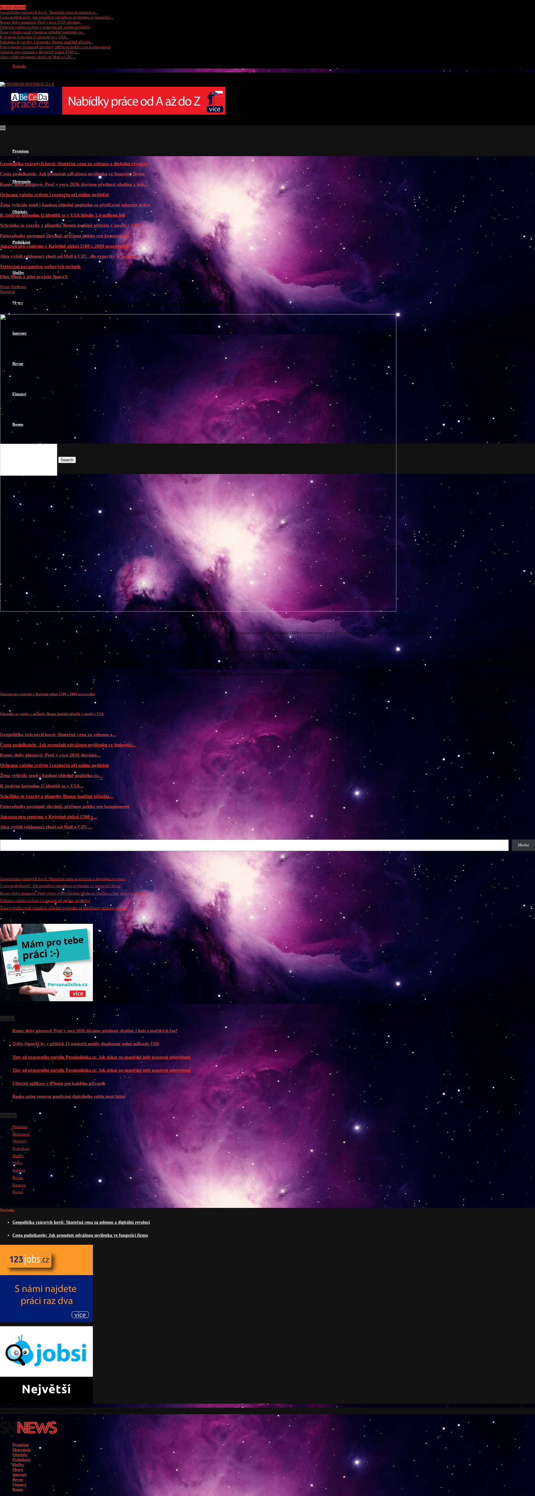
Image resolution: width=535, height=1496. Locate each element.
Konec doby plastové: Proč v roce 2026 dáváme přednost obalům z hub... (74, 184)
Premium (20, 151)
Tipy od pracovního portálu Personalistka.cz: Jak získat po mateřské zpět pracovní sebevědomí (101, 1057)
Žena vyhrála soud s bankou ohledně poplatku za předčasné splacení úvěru (75, 204)
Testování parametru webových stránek (40, 266)
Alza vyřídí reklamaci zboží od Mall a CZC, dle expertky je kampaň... (70, 256)
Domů (5, 286)
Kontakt (19, 66)
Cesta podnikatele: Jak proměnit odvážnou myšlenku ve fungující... (56, 17)
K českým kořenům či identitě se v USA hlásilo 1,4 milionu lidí (62, 214)
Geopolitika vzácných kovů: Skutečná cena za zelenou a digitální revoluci (74, 163)
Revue (17, 1177)
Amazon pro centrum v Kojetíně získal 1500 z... (40, 52)
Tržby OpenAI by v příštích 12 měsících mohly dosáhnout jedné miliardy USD (85, 1044)
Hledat (5, 837)
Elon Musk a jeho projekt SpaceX (34, 276)
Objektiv (20, 211)
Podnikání (21, 242)
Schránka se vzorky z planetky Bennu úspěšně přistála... (47, 42)
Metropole (21, 1134)
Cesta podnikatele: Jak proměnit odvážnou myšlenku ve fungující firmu (72, 173)
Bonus (17, 1192)
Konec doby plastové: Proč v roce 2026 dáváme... (41, 22)
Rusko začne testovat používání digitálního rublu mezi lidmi (68, 1096)
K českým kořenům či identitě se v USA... (34, 37)
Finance (19, 1184)
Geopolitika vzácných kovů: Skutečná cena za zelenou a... (49, 12)
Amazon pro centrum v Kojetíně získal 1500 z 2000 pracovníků (64, 245)
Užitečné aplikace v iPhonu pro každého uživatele (58, 1083)
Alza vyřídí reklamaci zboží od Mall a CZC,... (38, 57)
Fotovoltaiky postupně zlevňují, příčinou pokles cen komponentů (55, 47)
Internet (18, 1170)
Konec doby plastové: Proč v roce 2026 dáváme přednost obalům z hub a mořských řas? (73, 893)
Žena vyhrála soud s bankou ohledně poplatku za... (42, 32)
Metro (17, 1162)
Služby (18, 272)
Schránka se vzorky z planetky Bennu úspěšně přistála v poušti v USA (70, 225)
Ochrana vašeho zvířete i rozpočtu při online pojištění (45, 27)
